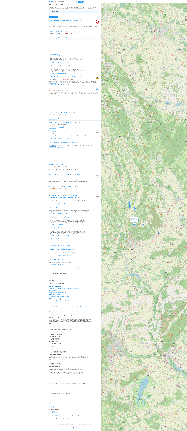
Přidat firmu (70, 424)
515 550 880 (67, 235)
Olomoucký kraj (55, 295)
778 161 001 (67, 213)
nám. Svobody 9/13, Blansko (54, 261)
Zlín (65, 292)
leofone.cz (61, 213)
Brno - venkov (62, 288)
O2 (51, 404)
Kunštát (68, 307)
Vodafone (52, 407)
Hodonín (71, 288)
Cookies (89, 424)
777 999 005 (69, 37)
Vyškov (74, 288)
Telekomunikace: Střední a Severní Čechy (67, 302)
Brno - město (56, 288)
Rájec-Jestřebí (55, 309)
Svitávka (93, 309)
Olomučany (89, 307)
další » (78, 267)
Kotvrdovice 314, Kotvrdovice (54, 218)
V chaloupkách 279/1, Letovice (54, 133)
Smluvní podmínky (63, 424)
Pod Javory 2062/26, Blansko (54, 209)
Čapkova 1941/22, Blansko (54, 176)
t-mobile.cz (61, 203)
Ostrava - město (75, 300)
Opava (69, 300)
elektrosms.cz (61, 84)
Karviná (61, 300)
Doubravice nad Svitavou (85, 306)
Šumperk (67, 296)
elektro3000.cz (62, 245)
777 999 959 (68, 62)
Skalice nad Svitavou (82, 309)
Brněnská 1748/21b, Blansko (63, 90)
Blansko (50, 288)
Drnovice (91, 306)
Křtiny (65, 307)
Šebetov (97, 309)
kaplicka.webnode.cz (63, 73)
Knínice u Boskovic (52, 307)
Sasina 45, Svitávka (53, 229)
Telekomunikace (52, 278)
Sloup (87, 309)
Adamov (50, 306)
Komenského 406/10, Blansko (63, 124)
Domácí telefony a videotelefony (55, 275)
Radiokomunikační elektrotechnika (72, 277)
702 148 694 (69, 95)
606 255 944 (61, 127)
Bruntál (50, 300)
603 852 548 (69, 84)
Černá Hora (78, 306)
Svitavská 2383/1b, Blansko (63, 114)
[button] (159, 232)
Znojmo (78, 288)
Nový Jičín (66, 300)
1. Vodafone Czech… (133, 218)
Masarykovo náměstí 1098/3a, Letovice (65, 251)
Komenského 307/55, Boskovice (55, 33)
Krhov (62, 307)
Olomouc (54, 296)
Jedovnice (95, 306)
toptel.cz (60, 235)
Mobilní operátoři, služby (70, 275)
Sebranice (76, 309)
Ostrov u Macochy (95, 307)
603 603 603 (68, 203)
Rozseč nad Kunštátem (66, 309)
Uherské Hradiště (57, 292)
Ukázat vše (51, 280)
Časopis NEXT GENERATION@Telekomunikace (56, 415)
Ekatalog (51, 1)
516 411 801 (69, 245)
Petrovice (50, 309)
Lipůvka (78, 307)
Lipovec (75, 307)
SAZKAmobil (53, 413)
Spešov (90, 309)
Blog (82, 427)
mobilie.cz (61, 118)
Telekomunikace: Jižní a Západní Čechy (81, 302)
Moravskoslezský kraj (57, 299)
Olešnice (84, 307)
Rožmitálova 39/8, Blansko (54, 23)
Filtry (98, 14)
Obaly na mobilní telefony (53, 277)
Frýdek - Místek (56, 300)
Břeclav (67, 288)
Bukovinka (69, 306)
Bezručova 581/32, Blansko (63, 166)
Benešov (54, 306)
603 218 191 (67, 118)
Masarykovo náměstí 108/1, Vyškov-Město (56, 56)
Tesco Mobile (53, 412)
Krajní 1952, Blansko (62, 188)
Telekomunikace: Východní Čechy (54, 302)
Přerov (62, 296)
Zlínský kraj (53, 290)
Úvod (58, 424)
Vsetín (62, 292)
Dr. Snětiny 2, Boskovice (63, 199)
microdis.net (61, 183)
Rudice (72, 309)
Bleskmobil (53, 411)
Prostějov (59, 296)
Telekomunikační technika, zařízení (72, 278)
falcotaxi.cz (61, 62)
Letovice (71, 307)
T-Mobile (52, 406)
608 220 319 (61, 264)
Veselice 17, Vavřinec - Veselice (55, 67)
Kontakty (78, 424)
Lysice (81, 307)
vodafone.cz (61, 28)
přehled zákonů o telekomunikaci (65, 418)
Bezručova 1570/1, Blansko (63, 241)
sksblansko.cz (61, 95)
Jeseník (50, 296)
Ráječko (59, 309)
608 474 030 (66, 138)
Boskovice (65, 306)
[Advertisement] (74, 46)
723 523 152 (61, 224)
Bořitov (61, 306)
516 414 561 (68, 183)
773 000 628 (68, 28)
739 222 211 (61, 147)
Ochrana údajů (84, 424)
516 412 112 (69, 255)
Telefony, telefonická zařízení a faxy (89, 277)
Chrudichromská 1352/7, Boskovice (55, 79)
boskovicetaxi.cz (62, 37)
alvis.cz (60, 138)
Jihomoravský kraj (55, 286)
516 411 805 (61, 171)
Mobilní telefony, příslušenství (88, 275)
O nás (75, 424)
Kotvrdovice (58, 307)
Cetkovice (73, 306)
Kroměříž (51, 292)
